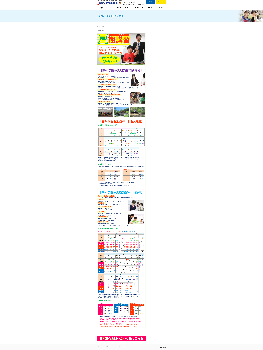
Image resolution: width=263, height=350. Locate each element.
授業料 (150, 2)
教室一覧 (150, 8)
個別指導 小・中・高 (122, 8)
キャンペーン (161, 2)
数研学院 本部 (101, 30)
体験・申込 (160, 8)
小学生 (101, 8)
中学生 (110, 8)
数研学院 (164, 347)
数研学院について (138, 8)
